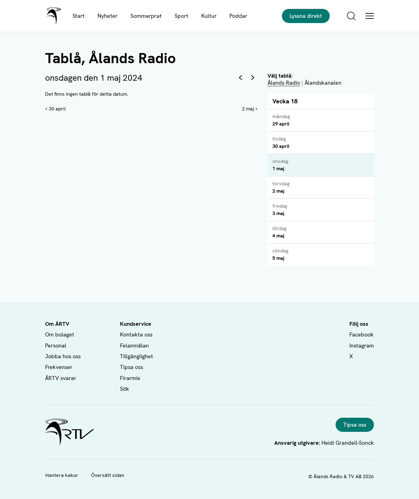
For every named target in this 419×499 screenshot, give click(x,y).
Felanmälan (134, 345)
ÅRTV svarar (60, 378)
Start (78, 15)
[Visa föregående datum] (240, 78)
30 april (57, 109)
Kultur (209, 15)
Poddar (238, 15)
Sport (181, 15)
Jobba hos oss (63, 356)
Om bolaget (59, 334)
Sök (124, 388)
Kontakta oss (136, 334)
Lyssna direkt (306, 15)
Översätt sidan (107, 475)
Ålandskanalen (323, 82)
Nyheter (107, 15)
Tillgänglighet (136, 356)
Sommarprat (146, 15)
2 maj (248, 109)
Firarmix (130, 378)
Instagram (361, 345)
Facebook (361, 334)
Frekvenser (58, 366)
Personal (55, 345)
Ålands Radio (283, 82)
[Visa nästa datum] (253, 78)
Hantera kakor (61, 475)
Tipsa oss (131, 366)
